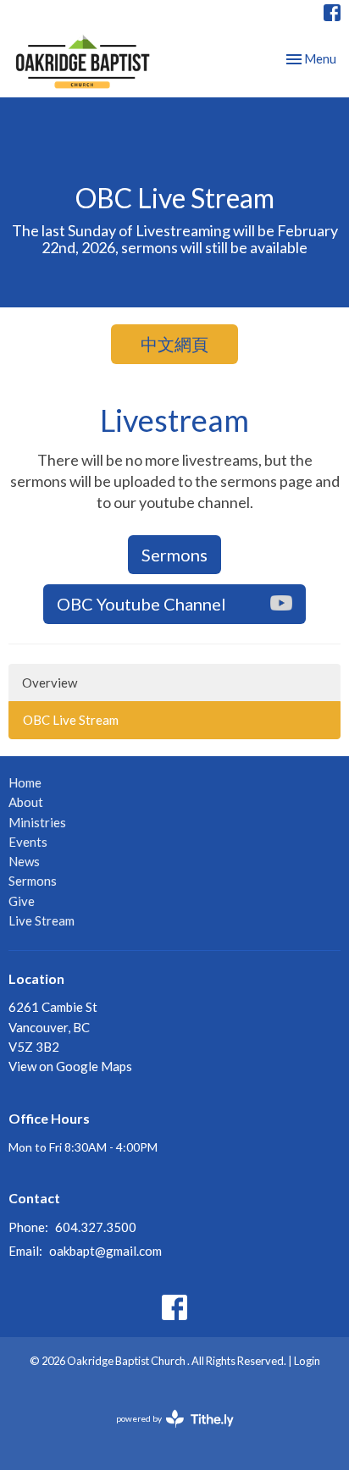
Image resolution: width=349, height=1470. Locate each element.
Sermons (174, 554)
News (24, 861)
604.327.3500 (95, 1227)
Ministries (37, 822)
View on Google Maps (70, 1066)
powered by (166, 1433)
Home (25, 782)
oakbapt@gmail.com (105, 1250)
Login (307, 1361)
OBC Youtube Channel (141, 604)
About (25, 802)
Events (27, 841)
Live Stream (41, 920)
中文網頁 (174, 344)
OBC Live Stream (71, 719)
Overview (49, 682)
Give (21, 901)
